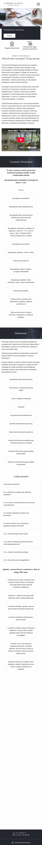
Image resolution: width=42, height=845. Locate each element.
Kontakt (9, 35)
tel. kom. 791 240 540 (22, 835)
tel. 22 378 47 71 (21, 833)
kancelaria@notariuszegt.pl (22, 842)
